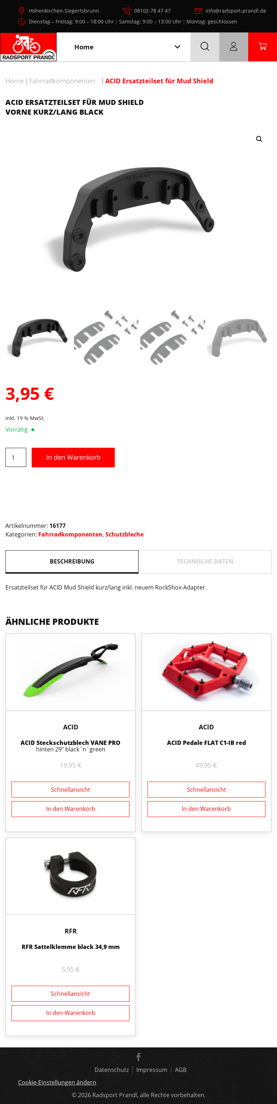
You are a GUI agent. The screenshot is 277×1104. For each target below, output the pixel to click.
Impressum (151, 1070)
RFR (71, 931)
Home (14, 80)
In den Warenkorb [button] (70, 809)
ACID (70, 727)
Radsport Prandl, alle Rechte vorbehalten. (149, 1095)
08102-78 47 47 (152, 10)
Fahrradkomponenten (62, 80)
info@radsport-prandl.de (236, 10)
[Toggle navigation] (177, 47)
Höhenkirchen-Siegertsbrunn (64, 10)
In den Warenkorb (73, 457)
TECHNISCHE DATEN (205, 561)
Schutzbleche (124, 534)
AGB (180, 1070)
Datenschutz (111, 1070)
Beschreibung (72, 561)
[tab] (71, 562)
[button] (259, 139)
